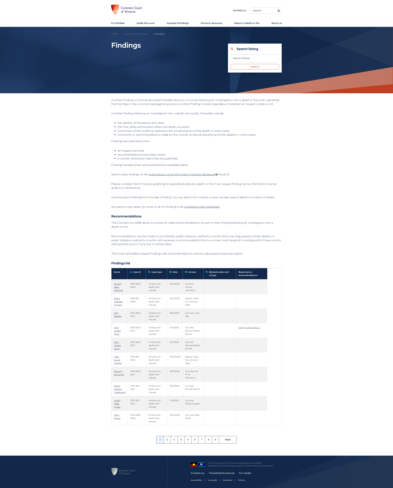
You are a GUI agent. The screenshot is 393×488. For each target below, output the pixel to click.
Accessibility (196, 480)
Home (114, 34)
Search (255, 66)
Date (175, 272)
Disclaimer (227, 480)
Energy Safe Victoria (249, 327)
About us (276, 23)
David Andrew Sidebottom (120, 389)
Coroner (192, 272)
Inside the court (146, 23)
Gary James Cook (117, 331)
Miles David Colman (118, 360)
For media (245, 473)
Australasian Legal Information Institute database (182, 174)
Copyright (212, 480)
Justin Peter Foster (117, 403)
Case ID (137, 272)
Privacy (241, 480)
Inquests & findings (178, 23)
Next (228, 439)
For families (118, 23)
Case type (157, 272)
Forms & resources (211, 23)
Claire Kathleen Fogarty (118, 301)
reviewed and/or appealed (201, 207)
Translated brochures (222, 473)
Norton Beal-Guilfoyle (118, 287)
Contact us (239, 10)
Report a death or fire (246, 23)
